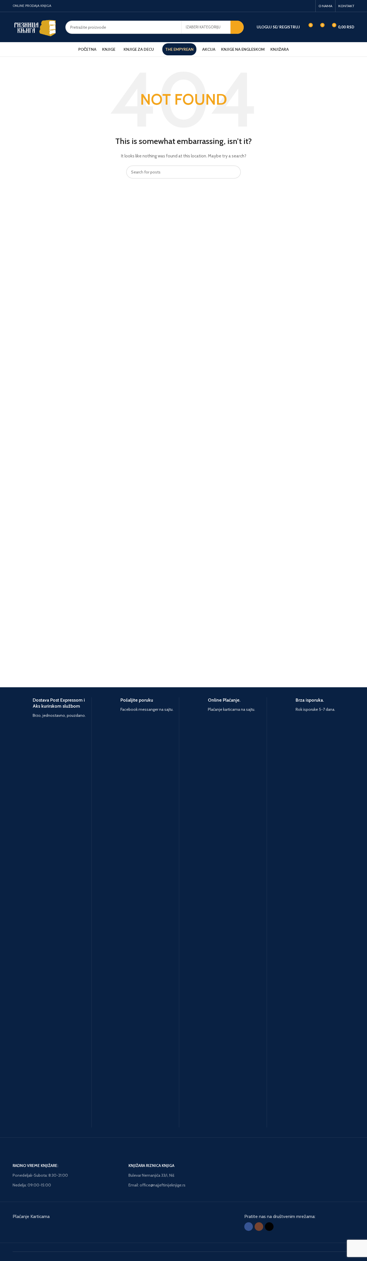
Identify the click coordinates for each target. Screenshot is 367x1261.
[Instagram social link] (301, 6)
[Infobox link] (52, 912)
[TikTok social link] (309, 6)
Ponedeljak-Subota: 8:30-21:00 (40, 1175)
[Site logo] (35, 26)
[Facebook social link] (294, 6)
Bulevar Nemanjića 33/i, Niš (151, 1175)
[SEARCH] (237, 27)
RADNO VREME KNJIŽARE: (35, 1165)
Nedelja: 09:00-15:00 (32, 1185)
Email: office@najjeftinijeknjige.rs (157, 1185)
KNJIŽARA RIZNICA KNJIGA (151, 1165)
